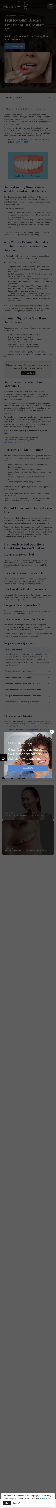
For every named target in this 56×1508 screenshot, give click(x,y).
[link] (3, 757)
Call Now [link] (28, 768)
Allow (7, 1503)
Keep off (16, 1503)
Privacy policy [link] (46, 1498)
